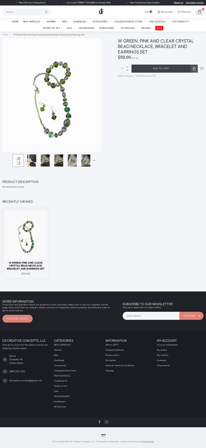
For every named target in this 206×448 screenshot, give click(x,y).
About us (178, 2)
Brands (146, 28)
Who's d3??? (111, 344)
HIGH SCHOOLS (157, 21)
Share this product (145, 75)
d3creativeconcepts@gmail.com (25, 380)
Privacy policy (112, 355)
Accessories (100, 21)
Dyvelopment (147, 441)
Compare (161, 360)
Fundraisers (106, 28)
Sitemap (109, 370)
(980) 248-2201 (17, 371)
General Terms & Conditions (119, 365)
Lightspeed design (129, 441)
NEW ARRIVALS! (31, 21)
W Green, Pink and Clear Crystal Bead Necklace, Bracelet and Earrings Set (49, 34)
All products (163, 365)
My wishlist (162, 355)
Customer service (195, 2)
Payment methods (114, 350)
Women (51, 21)
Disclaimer (110, 360)
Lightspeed (113, 441)
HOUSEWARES (86, 28)
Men (64, 21)
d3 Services (128, 28)
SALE (159, 28)
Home (15, 21)
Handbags (79, 21)
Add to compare (125, 75)
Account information (167, 344)
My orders (162, 350)
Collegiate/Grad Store (128, 21)
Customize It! (180, 21)
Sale (69, 28)
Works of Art (51, 28)
